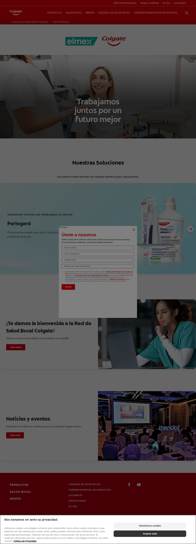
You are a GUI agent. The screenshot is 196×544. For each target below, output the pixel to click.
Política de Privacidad (25, 541)
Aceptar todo (150, 533)
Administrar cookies (150, 525)
